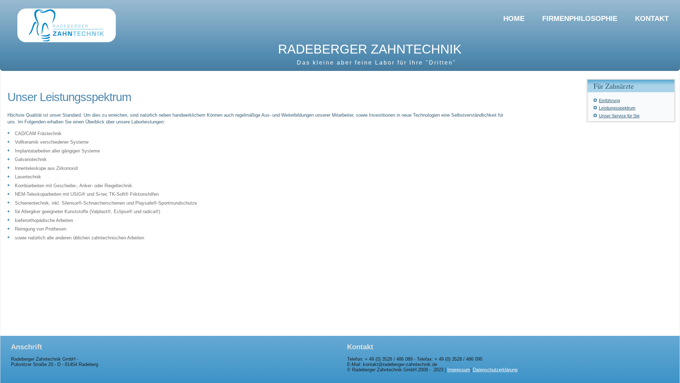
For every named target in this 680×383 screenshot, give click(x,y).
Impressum (458, 369)
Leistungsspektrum (617, 108)
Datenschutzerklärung (495, 369)
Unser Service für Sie (619, 115)
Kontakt (652, 18)
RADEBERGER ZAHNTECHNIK (369, 49)
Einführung (609, 100)
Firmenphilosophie (579, 18)
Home (514, 18)
